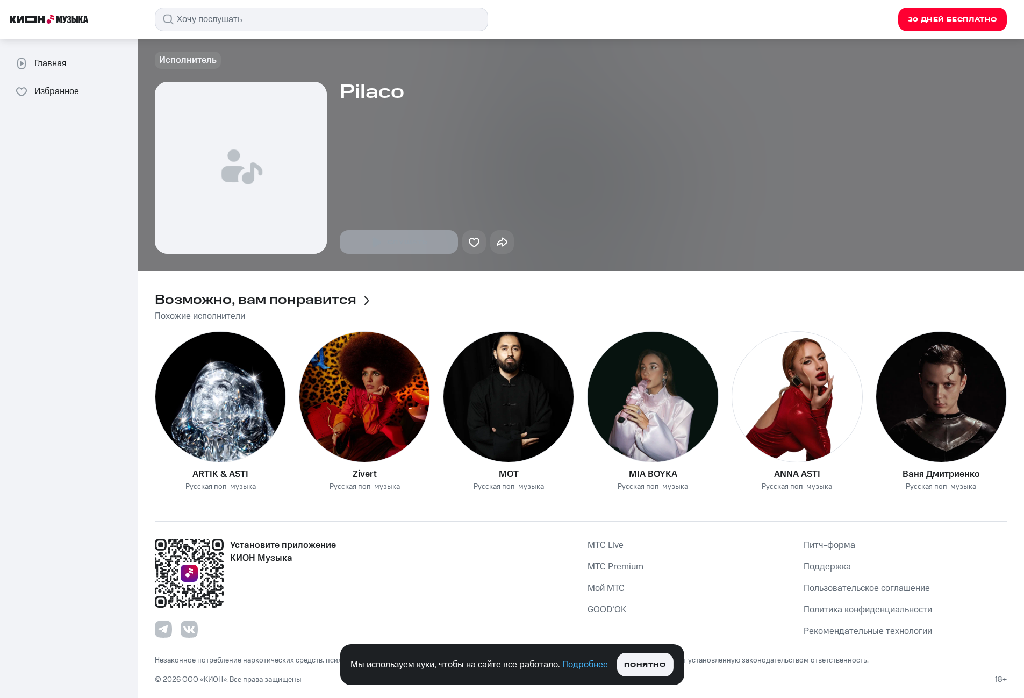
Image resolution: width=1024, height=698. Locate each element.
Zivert (365, 474)
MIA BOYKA (653, 474)
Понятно (644, 664)
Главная (50, 63)
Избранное (56, 91)
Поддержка (827, 566)
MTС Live (606, 545)
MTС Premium (615, 566)
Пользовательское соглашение (867, 588)
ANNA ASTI (797, 474)
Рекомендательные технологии (868, 631)
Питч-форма (829, 545)
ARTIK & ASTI (220, 474)
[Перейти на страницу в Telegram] (163, 629)
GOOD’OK (607, 609)
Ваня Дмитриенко (941, 474)
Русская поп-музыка (220, 487)
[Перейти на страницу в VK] (189, 629)
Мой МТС (606, 588)
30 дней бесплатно (952, 19)
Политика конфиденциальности (868, 609)
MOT (509, 474)
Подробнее (585, 664)
